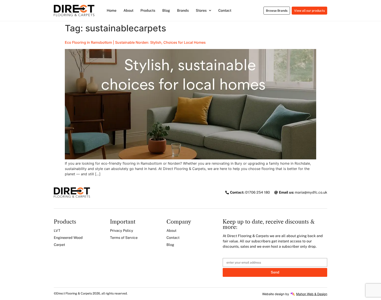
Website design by (294, 294)
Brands (183, 10)
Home (111, 10)
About (128, 10)
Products (147, 10)
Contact (224, 10)
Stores (201, 10)
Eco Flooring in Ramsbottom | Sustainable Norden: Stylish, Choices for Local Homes (135, 42)
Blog (166, 10)
